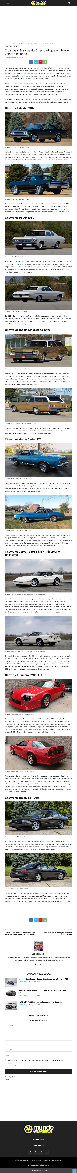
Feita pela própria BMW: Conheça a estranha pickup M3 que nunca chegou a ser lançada (20, 933)
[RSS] (36, 1151)
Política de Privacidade (22, 1160)
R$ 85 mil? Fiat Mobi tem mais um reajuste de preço (40, 1002)
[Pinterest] (40, 62)
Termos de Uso (57, 1160)
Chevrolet (26, 73)
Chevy (55, 267)
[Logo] (38, 1133)
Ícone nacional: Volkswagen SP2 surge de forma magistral (58, 933)
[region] (38, 25)
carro (49, 204)
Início (6, 43)
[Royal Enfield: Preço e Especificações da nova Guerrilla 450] (11, 982)
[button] (8, 3)
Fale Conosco (36, 1160)
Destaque (16, 46)
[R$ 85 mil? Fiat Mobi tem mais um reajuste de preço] (11, 1005)
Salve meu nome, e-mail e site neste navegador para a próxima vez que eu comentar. (35, 1060)
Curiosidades (13, 43)
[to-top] (74, 1170)
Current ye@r (10, 1077)
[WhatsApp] (45, 62)
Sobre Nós (46, 1160)
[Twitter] (36, 62)
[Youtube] (47, 1151)
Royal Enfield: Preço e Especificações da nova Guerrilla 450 (43, 979)
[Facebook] (31, 62)
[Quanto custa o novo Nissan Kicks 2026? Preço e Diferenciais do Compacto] (11, 994)
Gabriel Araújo (11, 57)
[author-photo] (38, 951)
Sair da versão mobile (38, 1170)
